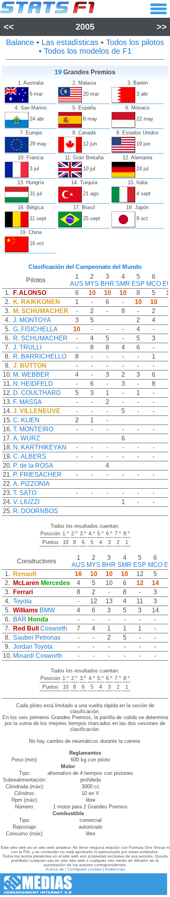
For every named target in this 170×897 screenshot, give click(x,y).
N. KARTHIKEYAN (39, 447)
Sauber (23, 637)
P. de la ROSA (33, 465)
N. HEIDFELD (33, 383)
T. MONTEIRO (33, 429)
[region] (85, 397)
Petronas (47, 637)
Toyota (22, 601)
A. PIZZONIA (31, 483)
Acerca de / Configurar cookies (73, 869)
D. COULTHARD (37, 392)
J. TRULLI (27, 347)
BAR (19, 619)
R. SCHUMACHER (40, 338)
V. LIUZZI (26, 502)
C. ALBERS (29, 456)
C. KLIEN (26, 420)
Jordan (22, 646)
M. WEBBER (31, 374)
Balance (20, 42)
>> (162, 27)
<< (9, 27)
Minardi (23, 655)
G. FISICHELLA (35, 329)
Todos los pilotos (135, 42)
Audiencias (115, 869)
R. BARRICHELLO (39, 356)
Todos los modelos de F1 (88, 51)
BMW (47, 610)
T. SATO (24, 492)
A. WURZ (26, 438)
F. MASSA (27, 401)
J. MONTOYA (32, 320)
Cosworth (53, 628)
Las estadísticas (70, 42)
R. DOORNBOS (35, 511)
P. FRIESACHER (37, 474)
